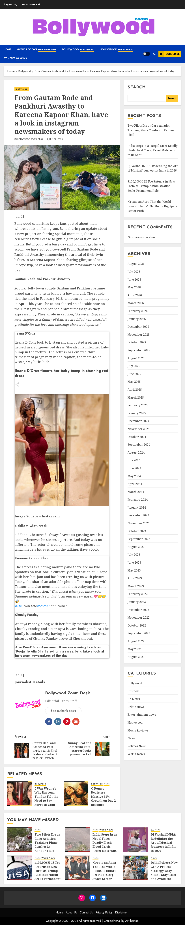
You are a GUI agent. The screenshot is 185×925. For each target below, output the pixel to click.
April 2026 (135, 295)
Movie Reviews (36, 49)
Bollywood (78, 49)
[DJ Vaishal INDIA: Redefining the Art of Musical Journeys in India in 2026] (135, 839)
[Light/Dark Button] (146, 54)
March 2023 (136, 586)
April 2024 (135, 484)
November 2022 (139, 617)
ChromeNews (112, 921)
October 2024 (137, 437)
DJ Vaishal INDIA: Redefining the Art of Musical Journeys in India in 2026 (163, 842)
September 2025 (139, 350)
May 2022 (134, 649)
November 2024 (139, 429)
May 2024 (134, 476)
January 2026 (137, 319)
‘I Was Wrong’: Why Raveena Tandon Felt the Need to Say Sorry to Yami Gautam (46, 798)
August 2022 (136, 641)
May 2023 (134, 570)
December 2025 (138, 327)
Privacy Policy (104, 912)
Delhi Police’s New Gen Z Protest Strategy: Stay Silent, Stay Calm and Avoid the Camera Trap (164, 873)
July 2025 (134, 366)
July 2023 (134, 555)
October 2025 (137, 342)
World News (136, 754)
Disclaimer (121, 912)
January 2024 (137, 507)
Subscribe (173, 54)
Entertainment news (142, 715)
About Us (71, 912)
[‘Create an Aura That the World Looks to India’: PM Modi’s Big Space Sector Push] (77, 868)
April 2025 (135, 390)
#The (18, 606)
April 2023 (135, 578)
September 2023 (139, 539)
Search (137, 87)
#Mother (43, 606)
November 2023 (139, 523)
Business (133, 691)
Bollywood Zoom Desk (30, 139)
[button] (154, 53)
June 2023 (134, 562)
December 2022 (138, 610)
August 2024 (136, 452)
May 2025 (134, 382)
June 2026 (134, 280)
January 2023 (137, 602)
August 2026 (136, 264)
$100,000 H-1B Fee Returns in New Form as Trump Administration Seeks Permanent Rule (151, 186)
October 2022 (137, 625)
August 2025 (136, 358)
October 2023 (137, 531)
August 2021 (136, 657)
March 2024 (136, 492)
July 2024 (134, 460)
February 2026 (138, 311)
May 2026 (134, 287)
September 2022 (139, 633)
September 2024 (139, 445)
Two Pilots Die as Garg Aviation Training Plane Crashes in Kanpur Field (151, 130)
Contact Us (86, 912)
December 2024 (138, 421)
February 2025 (138, 405)
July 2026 (134, 272)
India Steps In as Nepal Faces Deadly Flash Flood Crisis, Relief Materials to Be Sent (153, 150)
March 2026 (136, 303)
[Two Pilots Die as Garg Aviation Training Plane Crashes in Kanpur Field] (19, 839)
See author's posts (63, 710)
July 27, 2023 (56, 139)
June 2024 (134, 468)
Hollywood (116, 49)
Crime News (136, 707)
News (106, 783)
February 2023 (138, 594)
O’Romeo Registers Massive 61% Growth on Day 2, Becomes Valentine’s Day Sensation (104, 800)
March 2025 (136, 397)
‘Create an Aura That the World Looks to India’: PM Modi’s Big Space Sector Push (153, 206)
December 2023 (138, 515)
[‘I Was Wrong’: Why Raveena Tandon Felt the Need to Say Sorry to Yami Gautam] (19, 793)
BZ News (15, 58)
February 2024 (138, 500)
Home (7, 49)
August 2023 (136, 547)
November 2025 (139, 335)
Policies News (137, 746)
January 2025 (137, 413)
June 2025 (134, 374)
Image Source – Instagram (37, 516)
